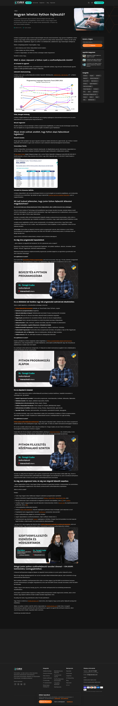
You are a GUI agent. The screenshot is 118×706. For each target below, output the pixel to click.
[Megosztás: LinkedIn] (75, 649)
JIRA (26, 505)
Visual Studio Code (60, 498)
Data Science (46, 675)
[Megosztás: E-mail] (79, 649)
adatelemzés (57, 75)
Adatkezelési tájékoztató (90, 680)
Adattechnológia (47, 671)
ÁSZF (85, 677)
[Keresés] (89, 3)
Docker (35, 519)
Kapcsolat (68, 682)
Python (16, 10)
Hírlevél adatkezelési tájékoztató (92, 682)
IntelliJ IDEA (51, 498)
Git (62, 500)
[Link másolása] (83, 649)
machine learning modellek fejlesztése (59, 195)
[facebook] (15, 684)
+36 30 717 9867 (92, 671)
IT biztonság (46, 680)
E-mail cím (18, 647)
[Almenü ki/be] (44, 2)
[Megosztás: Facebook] (68, 649)
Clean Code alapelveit (26, 509)
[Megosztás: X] (72, 649)
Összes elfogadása (45, 701)
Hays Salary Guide (20, 154)
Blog (67, 680)
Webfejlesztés (57, 687)
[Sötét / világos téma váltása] (92, 3)
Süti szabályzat (64, 698)
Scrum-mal (62, 503)
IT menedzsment (47, 682)
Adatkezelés (57, 698)
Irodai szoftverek (47, 678)
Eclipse (46, 498)
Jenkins (68, 500)
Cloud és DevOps (47, 673)
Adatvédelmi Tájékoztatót (28, 652)
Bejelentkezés (100, 2)
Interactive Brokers (55, 432)
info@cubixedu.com (33, 601)
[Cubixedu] (19, 3)
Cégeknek (68, 675)
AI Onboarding (70, 678)
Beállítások (70, 701)
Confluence (42, 512)
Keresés (93, 45)
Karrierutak (69, 673)
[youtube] (24, 684)
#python (16, 625)
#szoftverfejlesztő (24, 625)
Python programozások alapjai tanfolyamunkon (59, 341)
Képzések (28, 2)
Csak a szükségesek (59, 701)
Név (17, 642)
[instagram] (18, 684)
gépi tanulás (64, 75)
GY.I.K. (68, 685)
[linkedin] (21, 684)
